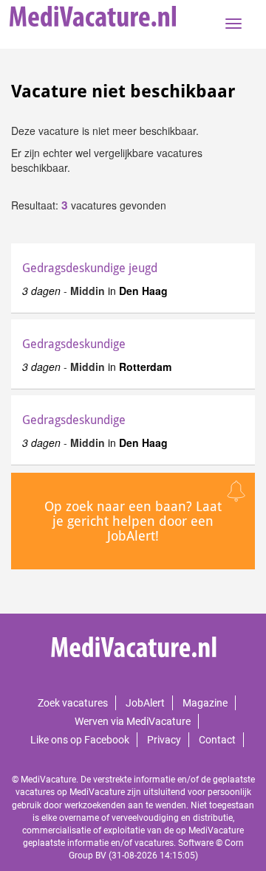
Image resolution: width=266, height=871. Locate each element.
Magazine (205, 703)
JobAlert (145, 703)
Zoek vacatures (73, 703)
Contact (217, 740)
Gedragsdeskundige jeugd (89, 268)
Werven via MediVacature (133, 721)
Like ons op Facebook (79, 740)
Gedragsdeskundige (74, 344)
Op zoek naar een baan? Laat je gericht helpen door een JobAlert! (133, 521)
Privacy (164, 740)
